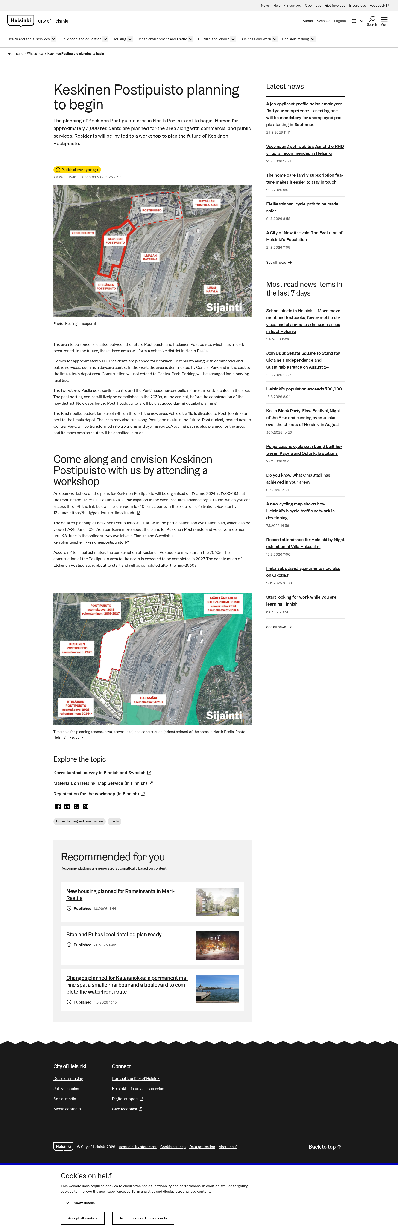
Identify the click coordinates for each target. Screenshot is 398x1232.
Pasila (114, 821)
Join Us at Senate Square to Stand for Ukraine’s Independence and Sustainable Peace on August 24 (303, 360)
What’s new (35, 54)
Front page (15, 54)
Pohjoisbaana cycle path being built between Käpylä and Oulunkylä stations (304, 449)
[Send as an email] (85, 807)
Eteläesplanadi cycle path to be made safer (302, 207)
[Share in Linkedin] (67, 807)
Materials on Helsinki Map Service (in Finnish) (103, 783)
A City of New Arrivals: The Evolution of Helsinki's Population (304, 236)
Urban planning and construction (79, 821)
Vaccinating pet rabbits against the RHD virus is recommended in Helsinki (305, 149)
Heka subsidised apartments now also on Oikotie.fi (303, 571)
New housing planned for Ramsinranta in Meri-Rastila (120, 895)
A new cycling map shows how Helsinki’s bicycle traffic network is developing (300, 511)
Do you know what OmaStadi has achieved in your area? (298, 478)
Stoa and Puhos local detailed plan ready (114, 934)
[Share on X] (76, 807)
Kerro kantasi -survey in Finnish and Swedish (102, 773)
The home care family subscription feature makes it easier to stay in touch (304, 178)
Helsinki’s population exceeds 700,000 (304, 389)
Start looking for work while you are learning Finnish (301, 600)
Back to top (322, 1146)
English (340, 20)
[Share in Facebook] (58, 807)
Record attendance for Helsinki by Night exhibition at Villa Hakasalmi (305, 543)
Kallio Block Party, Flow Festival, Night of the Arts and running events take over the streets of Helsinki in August (303, 417)
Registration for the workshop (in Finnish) (99, 794)
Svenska (323, 20)
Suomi (308, 20)
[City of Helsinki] (63, 1147)
